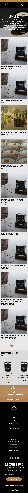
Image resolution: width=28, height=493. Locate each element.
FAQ (14, 431)
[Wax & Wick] (8, 4)
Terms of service (14, 447)
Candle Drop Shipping (14, 442)
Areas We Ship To (14, 439)
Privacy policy (14, 444)
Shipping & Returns (14, 450)
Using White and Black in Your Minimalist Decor (11, 67)
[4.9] (24, 379)
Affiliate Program (14, 428)
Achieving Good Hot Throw (9, 234)
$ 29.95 (7, 382)
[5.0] (8, 380)
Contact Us (14, 436)
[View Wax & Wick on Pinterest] (18, 458)
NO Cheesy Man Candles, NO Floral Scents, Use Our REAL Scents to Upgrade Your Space (12, 301)
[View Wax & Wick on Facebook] (12, 458)
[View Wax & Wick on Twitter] (15, 458)
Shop (14, 417)
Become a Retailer (14, 423)
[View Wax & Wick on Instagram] (10, 458)
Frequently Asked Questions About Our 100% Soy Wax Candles (13, 337)
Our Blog (14, 420)
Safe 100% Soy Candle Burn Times (12, 100)
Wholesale (14, 426)
